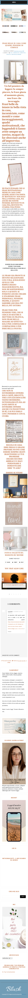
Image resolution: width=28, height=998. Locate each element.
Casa (11, 52)
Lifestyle (8, 54)
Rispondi (9, 631)
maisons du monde (16, 54)
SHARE (8, 562)
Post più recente (6, 660)
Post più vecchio (21, 660)
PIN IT (22, 562)
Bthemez (24, 994)
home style (23, 52)
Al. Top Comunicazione (8, 972)
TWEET (15, 562)
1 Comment (5, 52)
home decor (16, 52)
